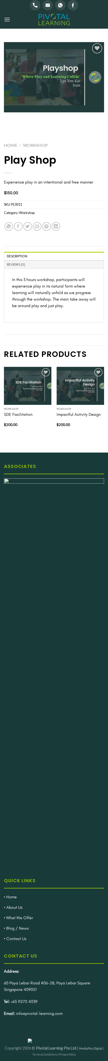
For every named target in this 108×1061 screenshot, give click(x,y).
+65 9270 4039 (24, 1001)
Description (17, 256)
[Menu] (7, 19)
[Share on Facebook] (18, 226)
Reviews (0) (16, 264)
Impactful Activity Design (79, 414)
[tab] (54, 256)
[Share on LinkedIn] (56, 226)
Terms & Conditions (44, 1054)
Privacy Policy (67, 1054)
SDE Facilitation (18, 414)
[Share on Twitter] (27, 226)
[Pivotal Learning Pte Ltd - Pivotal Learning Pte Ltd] (54, 19)
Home (10, 145)
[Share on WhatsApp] (8, 226)
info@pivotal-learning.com (39, 1013)
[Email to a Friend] (37, 226)
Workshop (35, 145)
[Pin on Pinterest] (46, 226)
